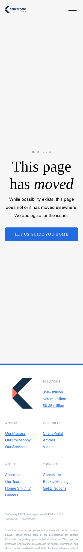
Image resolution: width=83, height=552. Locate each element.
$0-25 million (53, 405)
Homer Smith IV (18, 488)
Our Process (15, 433)
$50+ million (53, 392)
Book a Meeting (55, 481)
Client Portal (53, 433)
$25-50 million (54, 398)
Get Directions (54, 488)
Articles (49, 440)
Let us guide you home (41, 234)
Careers (11, 495)
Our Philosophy (18, 440)
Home (36, 152)
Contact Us (52, 474)
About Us (12, 474)
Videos (48, 446)
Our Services (16, 446)
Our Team (13, 481)
